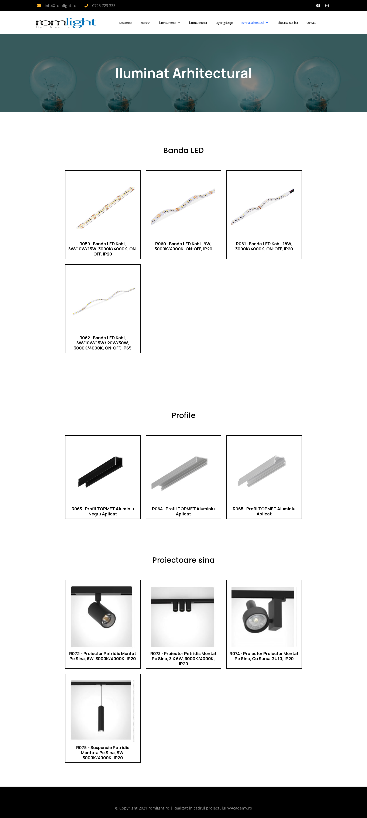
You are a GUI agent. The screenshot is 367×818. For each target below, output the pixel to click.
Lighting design (224, 23)
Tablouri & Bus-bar (287, 23)
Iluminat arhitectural (252, 23)
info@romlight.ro (60, 5)
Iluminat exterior (198, 23)
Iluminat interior (167, 23)
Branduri (145, 23)
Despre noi (125, 23)
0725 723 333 (104, 5)
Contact (311, 23)
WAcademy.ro (239, 808)
